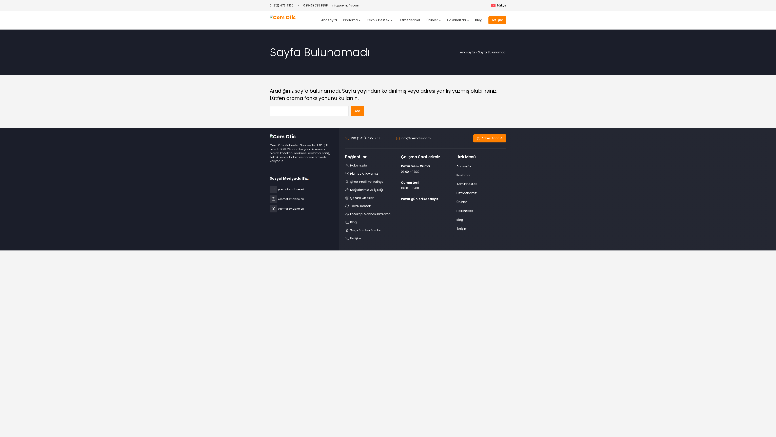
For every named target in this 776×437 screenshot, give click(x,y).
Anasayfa (467, 52)
